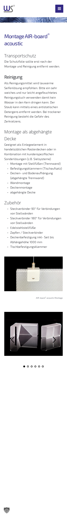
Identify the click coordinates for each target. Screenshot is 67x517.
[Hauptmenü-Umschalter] (59, 9)
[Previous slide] (13, 340)
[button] (6, 510)
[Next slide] (54, 340)
